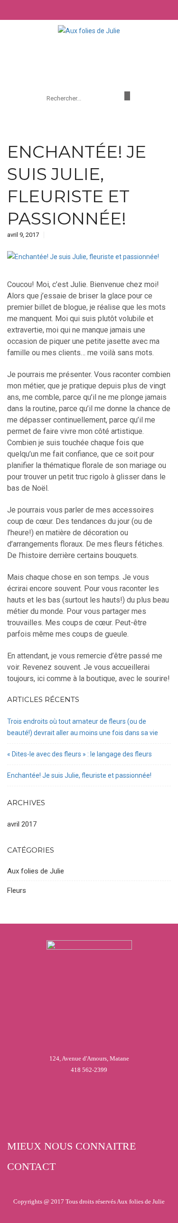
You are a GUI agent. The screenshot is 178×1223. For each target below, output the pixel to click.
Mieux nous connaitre (71, 1146)
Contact (31, 1166)
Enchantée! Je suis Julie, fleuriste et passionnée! (79, 775)
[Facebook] (127, 95)
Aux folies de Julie (35, 871)
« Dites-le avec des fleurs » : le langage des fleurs (79, 754)
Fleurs (16, 890)
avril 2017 (22, 824)
